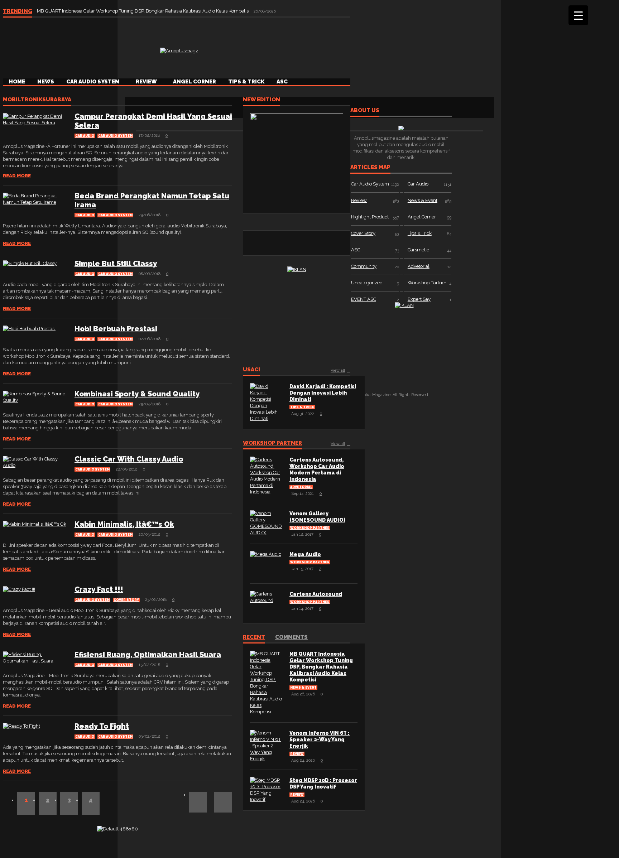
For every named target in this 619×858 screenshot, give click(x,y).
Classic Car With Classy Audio (129, 459)
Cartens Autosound (315, 594)
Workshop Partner (272, 443)
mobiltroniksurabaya (37, 100)
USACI (251, 370)
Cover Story (126, 600)
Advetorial (301, 487)
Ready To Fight (102, 726)
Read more (17, 175)
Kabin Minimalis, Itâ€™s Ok (124, 524)
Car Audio (84, 136)
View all (338, 370)
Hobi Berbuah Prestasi (116, 328)
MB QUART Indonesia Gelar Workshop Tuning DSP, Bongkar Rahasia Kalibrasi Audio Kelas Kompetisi (144, 11)
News (45, 81)
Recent (254, 637)
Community (363, 266)
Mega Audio (305, 554)
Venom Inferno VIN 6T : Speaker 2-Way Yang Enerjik (319, 739)
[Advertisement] (352, 50)
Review (146, 81)
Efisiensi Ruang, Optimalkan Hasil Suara (148, 654)
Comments (291, 637)
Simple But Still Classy (116, 263)
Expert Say (419, 299)
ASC (282, 81)
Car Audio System (93, 81)
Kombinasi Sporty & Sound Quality (137, 394)
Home (17, 81)
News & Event (303, 687)
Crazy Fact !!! (99, 589)
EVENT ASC (363, 299)
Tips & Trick (246, 81)
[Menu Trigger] (578, 15)
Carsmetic (418, 249)
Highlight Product (370, 216)
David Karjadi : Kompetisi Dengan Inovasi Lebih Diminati (322, 393)
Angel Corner (194, 81)
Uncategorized (367, 282)
